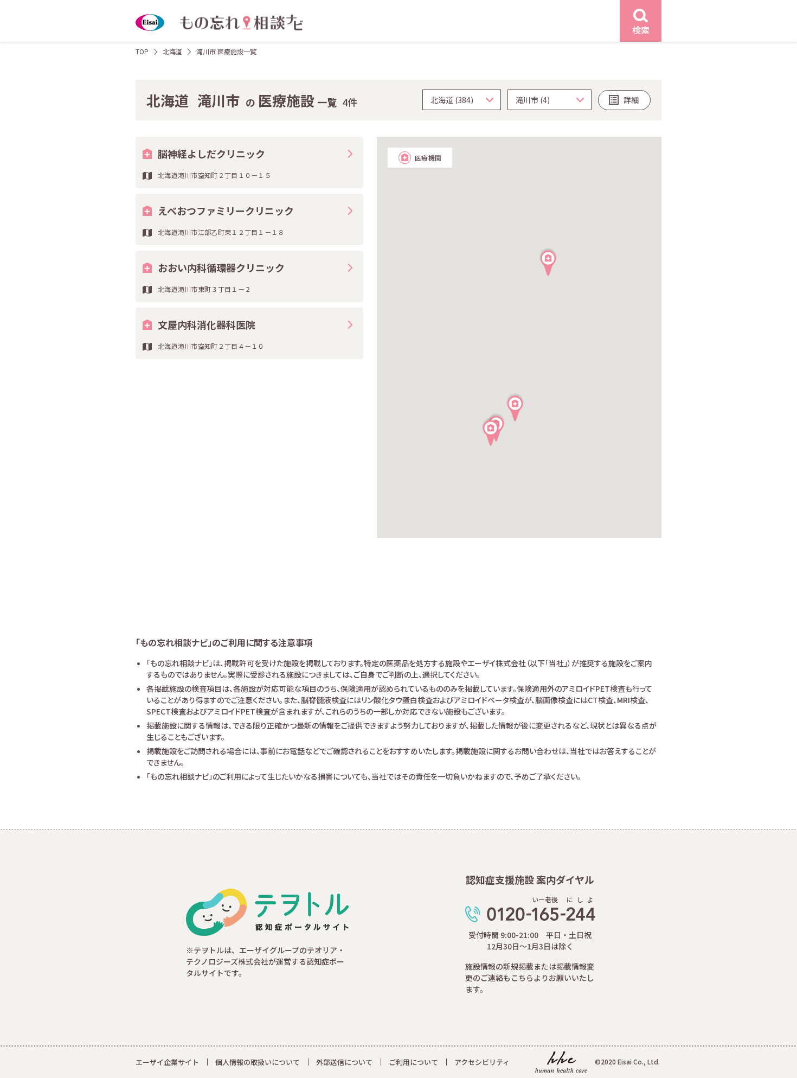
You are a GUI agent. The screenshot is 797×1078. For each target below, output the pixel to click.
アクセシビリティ (482, 1062)
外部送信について (344, 1062)
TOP (142, 51)
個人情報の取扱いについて (257, 1062)
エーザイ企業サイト (167, 1062)
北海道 (172, 51)
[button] (490, 431)
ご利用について (413, 1062)
